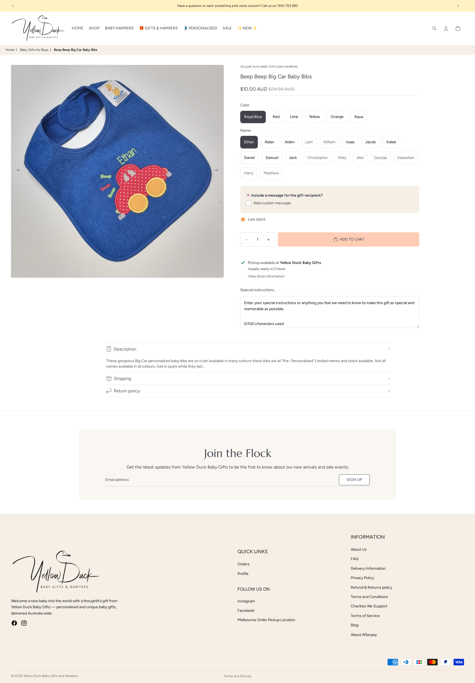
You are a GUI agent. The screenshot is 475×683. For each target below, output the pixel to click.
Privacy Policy (362, 577)
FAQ (354, 559)
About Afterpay (364, 634)
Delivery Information (368, 568)
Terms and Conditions (369, 596)
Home (10, 50)
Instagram (246, 601)
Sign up (354, 479)
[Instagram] (24, 623)
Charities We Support (369, 606)
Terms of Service (365, 615)
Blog (354, 625)
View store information (266, 276)
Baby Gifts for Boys (34, 50)
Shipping (122, 378)
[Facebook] (14, 623)
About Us (359, 549)
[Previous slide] (17, 171)
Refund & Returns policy (371, 587)
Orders (244, 564)
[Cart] (458, 28)
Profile (243, 573)
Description (125, 349)
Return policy (127, 390)
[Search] (434, 28)
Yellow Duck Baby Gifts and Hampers (50, 676)
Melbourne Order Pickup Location (266, 620)
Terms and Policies (238, 676)
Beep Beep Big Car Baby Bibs (75, 50)
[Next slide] (218, 171)
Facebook (246, 610)
